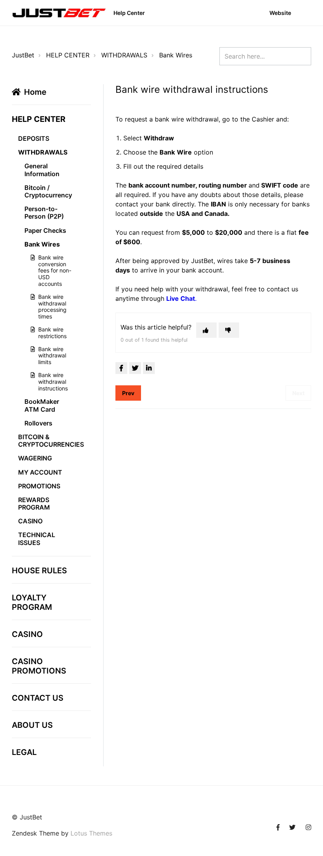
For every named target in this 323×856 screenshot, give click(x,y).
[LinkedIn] (149, 368)
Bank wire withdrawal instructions (53, 382)
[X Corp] (135, 368)
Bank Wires (175, 55)
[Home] (59, 13)
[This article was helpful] (206, 330)
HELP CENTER (67, 55)
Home (35, 92)
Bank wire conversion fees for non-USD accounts (54, 270)
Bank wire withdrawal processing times (52, 306)
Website (280, 12)
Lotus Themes (91, 833)
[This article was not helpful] (229, 330)
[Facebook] (121, 368)
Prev (128, 393)
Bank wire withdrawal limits (52, 356)
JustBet (23, 55)
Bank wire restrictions (52, 332)
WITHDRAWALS (124, 55)
